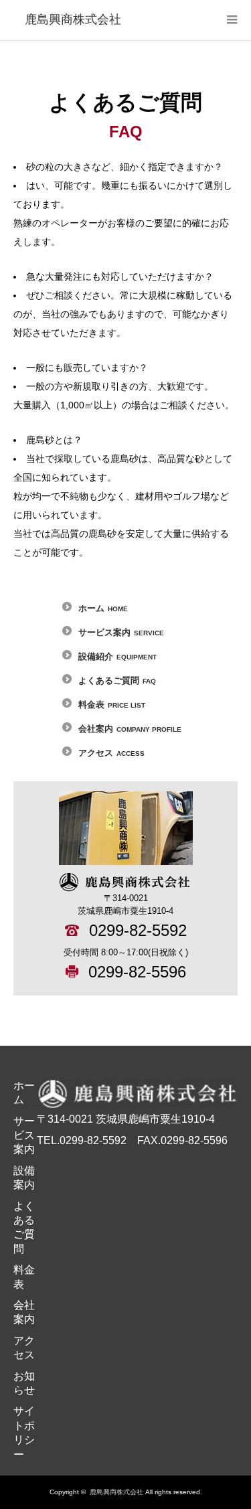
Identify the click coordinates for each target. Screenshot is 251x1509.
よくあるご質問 (117, 681)
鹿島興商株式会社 (116, 1492)
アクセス (111, 753)
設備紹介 (117, 656)
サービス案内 (121, 632)
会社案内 (129, 729)
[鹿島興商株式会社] (73, 20)
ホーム (103, 608)
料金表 (111, 705)
